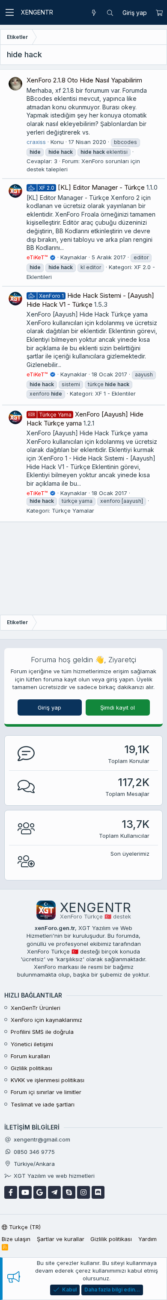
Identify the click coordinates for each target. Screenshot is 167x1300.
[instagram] (83, 1192)
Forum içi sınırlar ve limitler (46, 1092)
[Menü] (9, 12)
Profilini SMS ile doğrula (42, 1031)
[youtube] (25, 1192)
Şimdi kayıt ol (117, 707)
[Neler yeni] (94, 13)
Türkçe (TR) (24, 1227)
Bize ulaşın (16, 1238)
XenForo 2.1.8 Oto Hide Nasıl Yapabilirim (84, 80)
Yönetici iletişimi (32, 1044)
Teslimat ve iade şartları (43, 1104)
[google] (39, 1192)
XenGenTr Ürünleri (35, 1007)
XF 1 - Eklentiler (115, 393)
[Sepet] (159, 13)
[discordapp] (98, 1192)
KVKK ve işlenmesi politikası (47, 1080)
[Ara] (110, 13)
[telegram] (54, 1192)
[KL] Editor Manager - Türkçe (92, 187)
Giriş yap (49, 707)
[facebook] (10, 1192)
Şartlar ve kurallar (60, 1238)
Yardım (147, 1238)
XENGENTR (37, 12)
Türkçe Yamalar (73, 510)
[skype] (69, 1192)
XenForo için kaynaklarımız (46, 1019)
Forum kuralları (30, 1056)
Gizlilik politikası (31, 1068)
